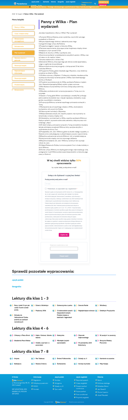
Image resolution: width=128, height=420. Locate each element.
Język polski (35, 2)
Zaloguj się (102, 5)
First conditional (81, 394)
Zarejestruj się (103, 2)
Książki (20, 14)
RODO (35, 386)
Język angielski (70, 2)
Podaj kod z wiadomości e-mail (59, 245)
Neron (99, 380)
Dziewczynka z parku (64, 305)
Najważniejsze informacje (20, 72)
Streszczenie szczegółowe (19, 40)
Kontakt (36, 389)
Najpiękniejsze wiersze (86, 311)
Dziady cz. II (82, 358)
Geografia (61, 2)
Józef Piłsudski (102, 395)
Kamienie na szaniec (107, 358)
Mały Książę (104, 364)
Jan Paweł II (101, 389)
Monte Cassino (102, 392)
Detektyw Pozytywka (107, 311)
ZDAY (13, 14)
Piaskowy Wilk (41, 311)
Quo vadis (58, 389)
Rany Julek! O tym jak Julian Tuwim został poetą (22, 308)
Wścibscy (103, 305)
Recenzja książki (20, 65)
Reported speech (82, 380)
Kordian (57, 380)
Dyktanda (46, 2)
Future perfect (81, 391)
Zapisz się (64, 235)
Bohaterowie (19, 46)
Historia (53, 2)
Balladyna (17, 364)
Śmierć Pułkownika (64, 358)
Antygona (58, 383)
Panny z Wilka (20, 27)
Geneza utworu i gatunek (20, 59)
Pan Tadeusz (40, 358)
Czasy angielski (81, 383)
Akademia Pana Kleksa (22, 341)
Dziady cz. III (59, 386)
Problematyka (19, 85)
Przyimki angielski (82, 397)
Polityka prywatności (40, 383)
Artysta (16, 358)
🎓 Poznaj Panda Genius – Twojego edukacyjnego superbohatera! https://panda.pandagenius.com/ (64, 7)
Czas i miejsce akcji (21, 34)
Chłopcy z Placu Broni (22, 335)
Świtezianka (61, 364)
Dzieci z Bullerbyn (42, 305)
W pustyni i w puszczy (108, 335)
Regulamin (37, 380)
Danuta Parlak (83, 305)
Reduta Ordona (41, 364)
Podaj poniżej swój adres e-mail (56, 179)
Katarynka (60, 335)
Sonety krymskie (84, 364)
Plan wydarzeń (20, 53)
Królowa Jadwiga (103, 383)
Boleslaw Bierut (102, 386)
